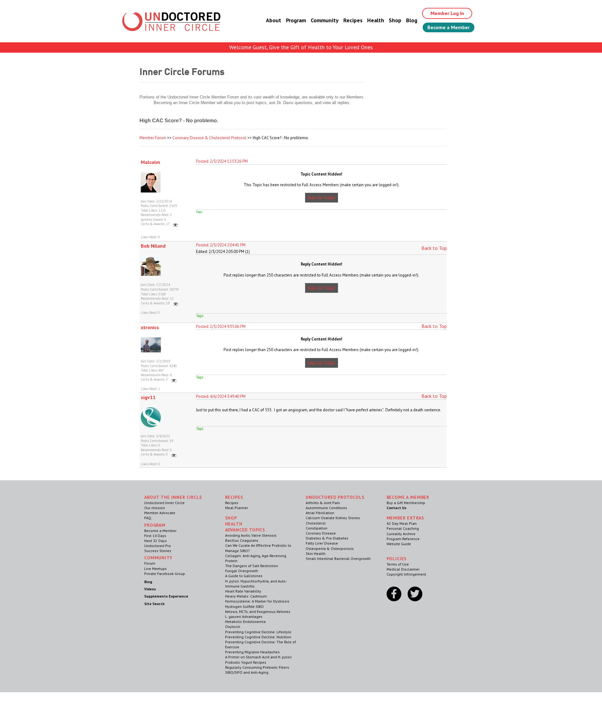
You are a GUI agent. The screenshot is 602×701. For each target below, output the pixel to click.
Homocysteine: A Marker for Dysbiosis (257, 601)
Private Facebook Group (164, 573)
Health (375, 20)
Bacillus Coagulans (241, 540)
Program (296, 20)
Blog (411, 20)
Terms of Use (398, 564)
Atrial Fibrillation (320, 512)
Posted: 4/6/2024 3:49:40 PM (221, 396)
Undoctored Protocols (335, 497)
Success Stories (157, 550)
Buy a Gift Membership (406, 502)
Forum (149, 563)
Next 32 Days (155, 540)
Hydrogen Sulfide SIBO (244, 606)
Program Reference (403, 538)
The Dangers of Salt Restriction (251, 565)
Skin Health (315, 553)
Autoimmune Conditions (326, 507)
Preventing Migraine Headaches (252, 652)
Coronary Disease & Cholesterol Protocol (209, 137)
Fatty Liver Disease (322, 543)
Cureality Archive (401, 533)
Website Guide (399, 543)
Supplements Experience (166, 596)
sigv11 (148, 397)
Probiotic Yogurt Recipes (245, 662)
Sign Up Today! (321, 197)
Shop (395, 20)
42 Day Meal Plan (402, 523)
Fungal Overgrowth (241, 570)
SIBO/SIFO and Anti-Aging (246, 672)
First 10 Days (155, 535)
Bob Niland (153, 246)
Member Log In (447, 13)
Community (325, 20)
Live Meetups (155, 568)
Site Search (154, 603)
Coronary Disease (321, 533)
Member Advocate (159, 512)
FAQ (147, 517)
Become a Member (448, 27)
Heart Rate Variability (243, 591)
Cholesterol (316, 523)
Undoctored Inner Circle (164, 502)
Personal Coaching (403, 528)
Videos (150, 589)
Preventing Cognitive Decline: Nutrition (258, 637)
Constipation (316, 528)
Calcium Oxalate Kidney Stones (333, 517)
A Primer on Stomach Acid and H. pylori (258, 657)
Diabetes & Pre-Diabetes (327, 538)
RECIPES (234, 497)
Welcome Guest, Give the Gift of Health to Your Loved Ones (301, 47)
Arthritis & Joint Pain (323, 502)
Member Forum (153, 137)
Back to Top (434, 248)
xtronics (150, 327)
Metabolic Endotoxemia (245, 621)
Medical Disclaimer (403, 569)
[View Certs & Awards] (175, 224)
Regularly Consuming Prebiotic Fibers (257, 667)
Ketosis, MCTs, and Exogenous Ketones (257, 611)
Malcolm (150, 162)
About (273, 20)
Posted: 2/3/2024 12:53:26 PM (222, 161)
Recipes (352, 20)
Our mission (154, 507)
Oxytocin (232, 626)
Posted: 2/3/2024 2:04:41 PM (221, 245)
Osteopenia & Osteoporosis (330, 548)
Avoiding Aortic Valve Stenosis (251, 535)
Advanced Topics (245, 530)
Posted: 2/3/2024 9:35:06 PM (221, 326)
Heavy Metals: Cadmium (246, 596)
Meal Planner (236, 507)
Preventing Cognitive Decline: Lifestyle (258, 632)
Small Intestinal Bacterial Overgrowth (338, 558)
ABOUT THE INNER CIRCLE (173, 497)
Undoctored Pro (157, 545)
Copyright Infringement (406, 574)
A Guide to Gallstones (243, 575)
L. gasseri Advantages (243, 616)
